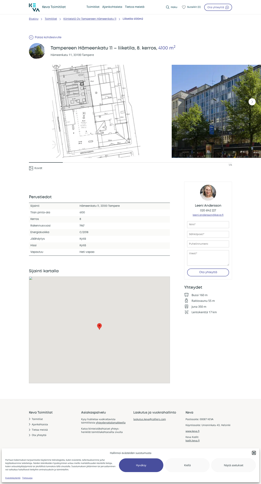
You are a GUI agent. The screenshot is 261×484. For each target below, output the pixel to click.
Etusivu (33, 19)
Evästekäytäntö (12, 477)
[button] (254, 453)
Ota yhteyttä (208, 272)
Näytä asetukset (233, 465)
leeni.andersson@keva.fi (208, 215)
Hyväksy (141, 465)
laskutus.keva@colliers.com (149, 419)
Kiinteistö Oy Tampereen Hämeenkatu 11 (89, 19)
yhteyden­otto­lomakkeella (111, 422)
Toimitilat (51, 19)
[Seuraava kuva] (252, 101)
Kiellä (187, 465)
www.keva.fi (192, 431)
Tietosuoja (27, 477)
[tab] (35, 168)
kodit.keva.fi (193, 440)
